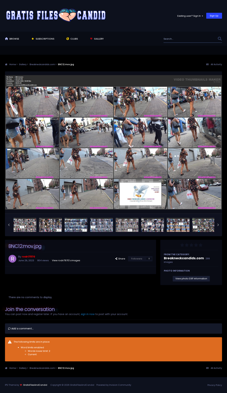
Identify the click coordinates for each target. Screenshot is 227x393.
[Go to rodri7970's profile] (12, 259)
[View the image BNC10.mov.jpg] (178, 225)
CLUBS (74, 38)
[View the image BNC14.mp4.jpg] (76, 225)
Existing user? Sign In (189, 16)
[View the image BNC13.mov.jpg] (101, 225)
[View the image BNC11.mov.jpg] (152, 225)
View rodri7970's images (66, 260)
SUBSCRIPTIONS (44, 38)
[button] (9, 225)
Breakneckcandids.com (184, 258)
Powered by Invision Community (113, 384)
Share (121, 258)
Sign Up (214, 15)
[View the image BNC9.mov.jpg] (203, 225)
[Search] (219, 39)
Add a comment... (22, 328)
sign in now (88, 314)
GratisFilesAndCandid (35, 384)
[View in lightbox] (113, 142)
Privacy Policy (214, 385)
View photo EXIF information (191, 278)
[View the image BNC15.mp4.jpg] (50, 225)
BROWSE (14, 38)
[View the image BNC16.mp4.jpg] (24, 225)
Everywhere (206, 38)
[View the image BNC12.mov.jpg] (127, 225)
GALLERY (98, 38)
